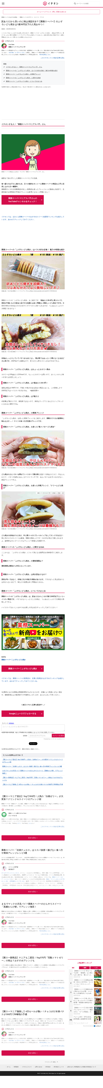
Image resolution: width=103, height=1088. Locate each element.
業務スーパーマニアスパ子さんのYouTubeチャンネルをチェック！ (22, 200)
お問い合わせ (38, 1067)
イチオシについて (27, 1067)
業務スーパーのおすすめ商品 (9, 17)
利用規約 (16, 1067)
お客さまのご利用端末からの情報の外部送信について (81, 1067)
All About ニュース (59, 1067)
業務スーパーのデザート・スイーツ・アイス (32, 17)
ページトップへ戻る (50, 1062)
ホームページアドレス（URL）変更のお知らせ (51, 12)
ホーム (8, 1067)
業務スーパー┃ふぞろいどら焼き (14, 660)
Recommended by (88, 1026)
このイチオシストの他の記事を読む (53, 58)
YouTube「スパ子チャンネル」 (17, 52)
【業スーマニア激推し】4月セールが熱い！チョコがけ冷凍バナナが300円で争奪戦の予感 (32, 784)
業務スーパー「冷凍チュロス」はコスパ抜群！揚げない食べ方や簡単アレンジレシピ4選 (32, 766)
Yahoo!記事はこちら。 (45, 54)
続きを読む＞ (33, 838)
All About (47, 1067)
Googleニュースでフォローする (22, 713)
